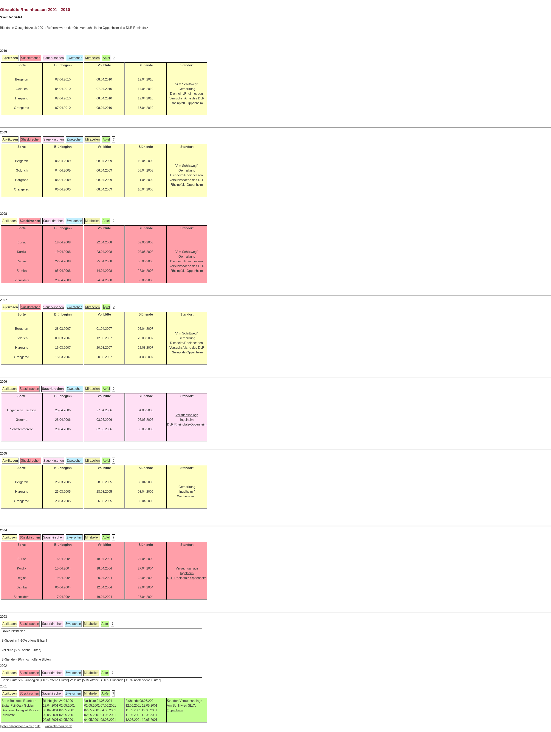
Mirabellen (92, 58)
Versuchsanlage (191, 701)
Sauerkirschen (53, 58)
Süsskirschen (30, 58)
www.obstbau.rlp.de (58, 726)
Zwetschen (74, 58)
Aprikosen (9, 221)
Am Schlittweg (177, 705)
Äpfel (106, 58)
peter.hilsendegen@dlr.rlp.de (20, 726)
